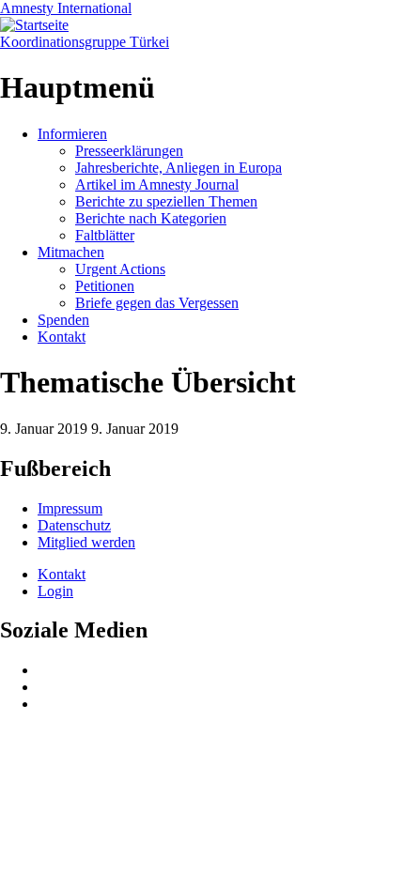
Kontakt (61, 337)
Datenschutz (74, 525)
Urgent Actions (120, 269)
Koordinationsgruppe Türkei (84, 42)
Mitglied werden (86, 542)
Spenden (63, 320)
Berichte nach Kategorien (150, 218)
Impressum (70, 508)
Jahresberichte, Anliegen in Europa (178, 168)
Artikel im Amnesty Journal (157, 184)
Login (55, 591)
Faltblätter (104, 235)
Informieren (72, 134)
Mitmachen (71, 252)
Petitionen (104, 286)
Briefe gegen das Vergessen (157, 303)
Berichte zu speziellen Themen (166, 201)
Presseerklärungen (129, 151)
